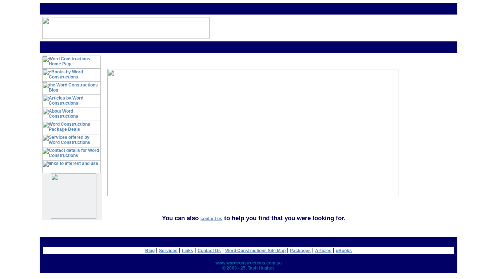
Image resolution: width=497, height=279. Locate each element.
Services (168, 250)
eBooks (344, 250)
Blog (150, 250)
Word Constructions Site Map (255, 250)
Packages (300, 250)
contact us (211, 218)
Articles (323, 250)
